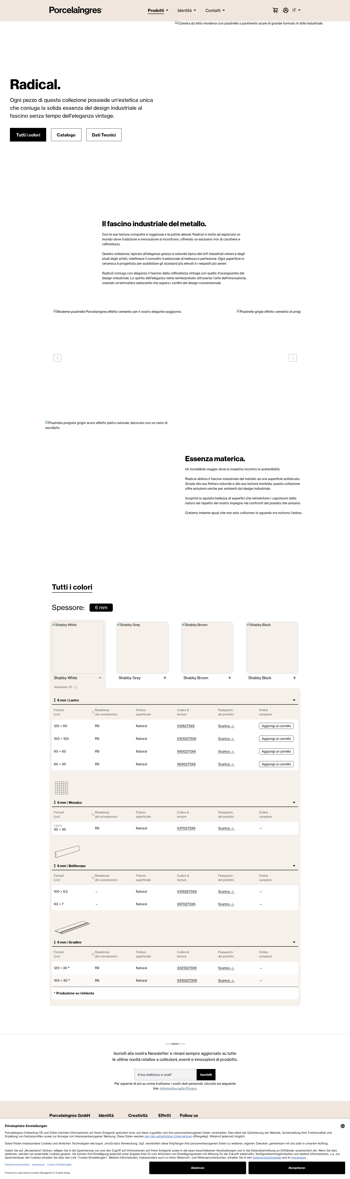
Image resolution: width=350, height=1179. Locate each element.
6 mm (101, 607)
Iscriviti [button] (206, 1075)
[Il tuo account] (285, 10)
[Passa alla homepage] (76, 10)
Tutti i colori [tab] (72, 587)
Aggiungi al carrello (276, 726)
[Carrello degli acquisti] (275, 10)
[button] (28, 135)
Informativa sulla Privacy (178, 1088)
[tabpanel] (175, 805)
